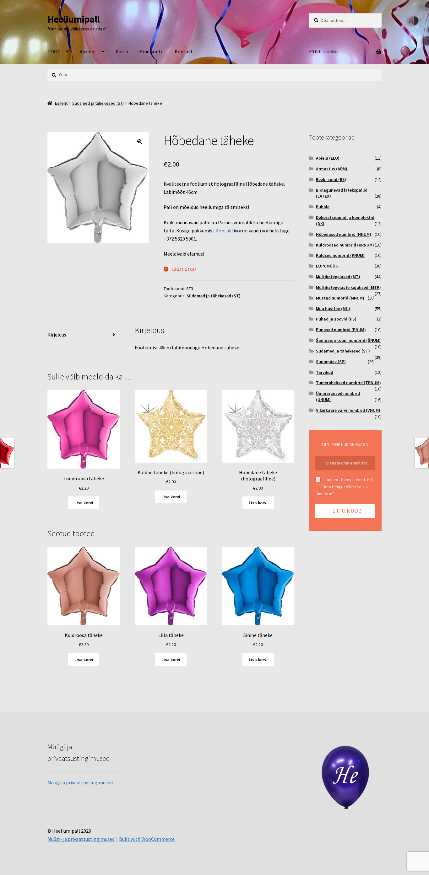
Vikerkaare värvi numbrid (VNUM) (348, 410)
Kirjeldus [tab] (56, 334)
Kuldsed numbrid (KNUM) (340, 255)
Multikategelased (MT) (338, 276)
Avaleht (88, 51)
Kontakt (184, 51)
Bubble (322, 206)
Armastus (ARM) (331, 169)
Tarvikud (324, 372)
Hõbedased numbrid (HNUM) (343, 234)
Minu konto (151, 51)
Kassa (122, 51)
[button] (140, 142)
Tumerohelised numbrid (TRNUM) (348, 382)
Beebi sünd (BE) (331, 179)
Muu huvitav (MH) (333, 308)
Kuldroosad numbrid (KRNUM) (345, 245)
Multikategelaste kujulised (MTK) (348, 287)
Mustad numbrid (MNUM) (340, 298)
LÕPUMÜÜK (327, 266)
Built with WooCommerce (147, 839)
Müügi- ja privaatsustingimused (81, 839)
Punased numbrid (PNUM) (341, 329)
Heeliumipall (73, 19)
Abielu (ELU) (327, 158)
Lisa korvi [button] (83, 503)
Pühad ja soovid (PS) (336, 319)
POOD (54, 51)
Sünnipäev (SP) (331, 361)
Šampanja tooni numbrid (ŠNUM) (348, 340)
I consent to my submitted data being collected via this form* (343, 486)
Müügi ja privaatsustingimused (80, 782)
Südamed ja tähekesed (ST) (98, 103)
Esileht (61, 103)
